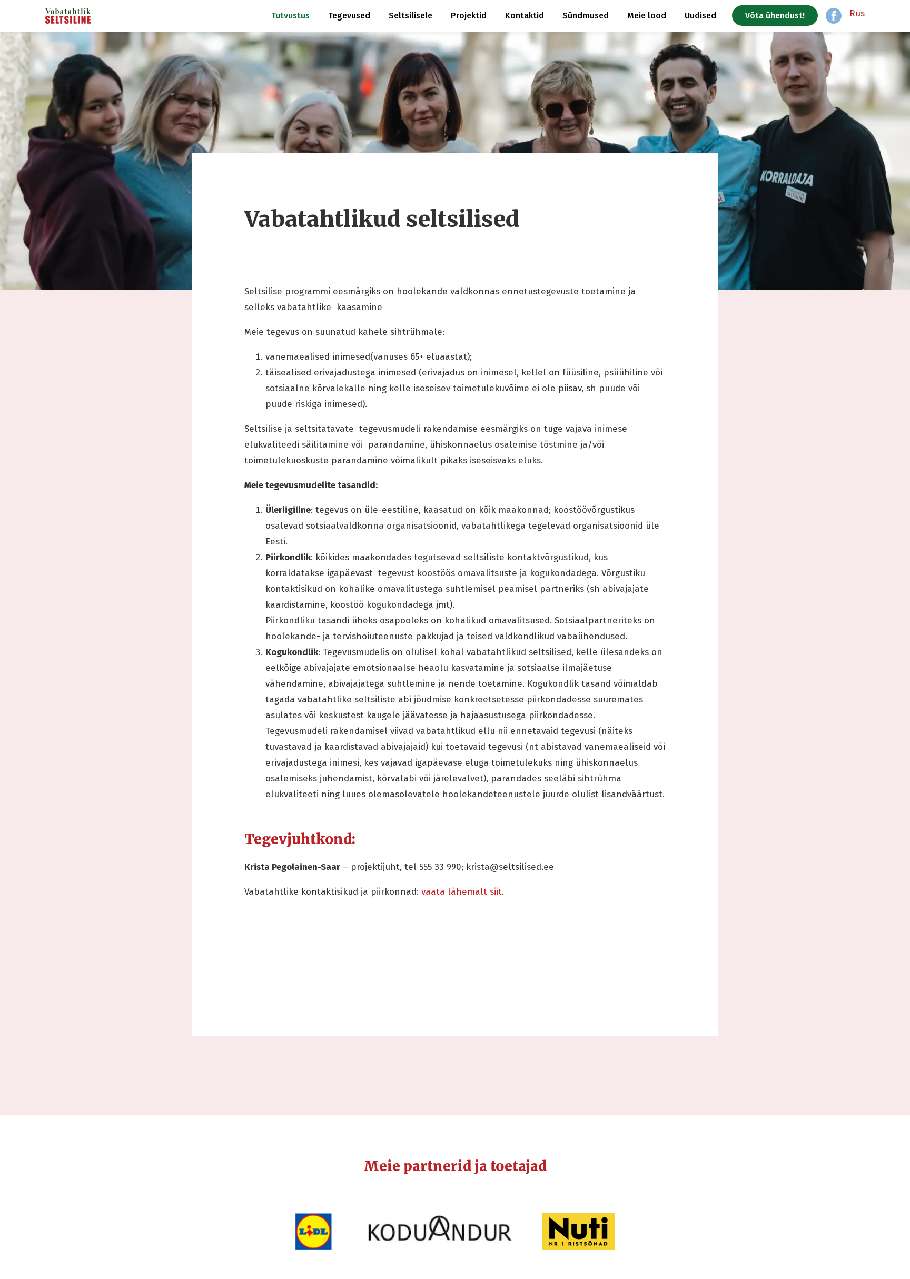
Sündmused (585, 16)
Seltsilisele (410, 16)
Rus (857, 13)
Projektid (469, 16)
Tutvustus (290, 16)
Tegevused (349, 16)
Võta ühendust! (775, 16)
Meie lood (646, 16)
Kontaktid (524, 16)
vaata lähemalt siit (461, 891)
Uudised (700, 16)
